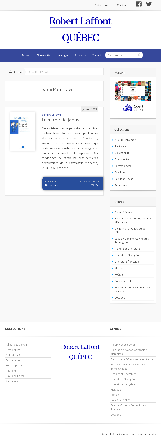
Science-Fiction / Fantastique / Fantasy (132, 289)
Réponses (51, 185)
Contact (122, 5)
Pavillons (120, 172)
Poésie (119, 274)
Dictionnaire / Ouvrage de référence (130, 230)
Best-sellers (122, 146)
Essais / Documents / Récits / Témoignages (132, 240)
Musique (120, 268)
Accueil (25, 55)
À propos (80, 55)
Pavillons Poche (124, 178)
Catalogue (102, 5)
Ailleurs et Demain (125, 140)
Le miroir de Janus (60, 120)
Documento (122, 159)
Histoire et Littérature (127, 248)
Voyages (120, 297)
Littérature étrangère (127, 255)
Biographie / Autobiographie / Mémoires (133, 220)
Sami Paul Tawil (58, 89)
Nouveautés (43, 55)
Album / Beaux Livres (127, 212)
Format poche (123, 165)
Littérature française (127, 261)
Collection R (122, 152)
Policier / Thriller (124, 281)
